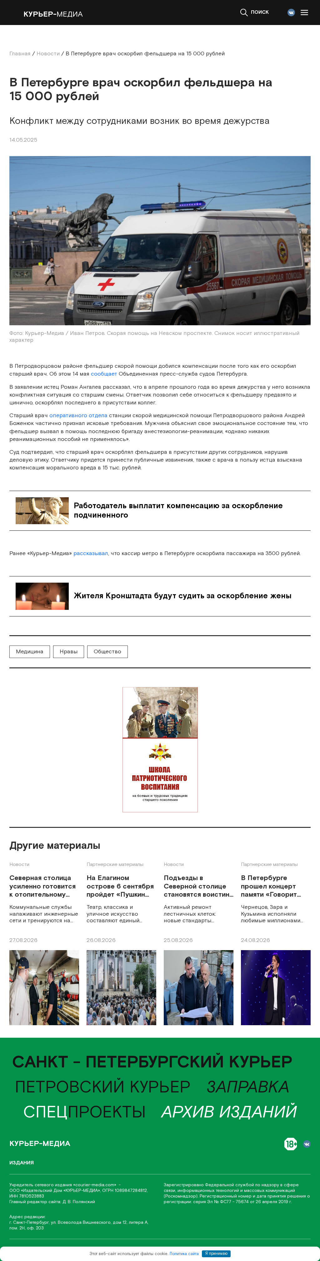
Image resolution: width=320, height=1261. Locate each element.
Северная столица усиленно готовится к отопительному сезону (42, 886)
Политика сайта (184, 1253)
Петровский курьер (103, 1087)
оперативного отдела (78, 415)
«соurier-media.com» (95, 1185)
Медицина (29, 651)
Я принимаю (216, 1253)
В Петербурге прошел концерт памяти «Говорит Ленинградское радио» (269, 886)
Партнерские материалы (115, 864)
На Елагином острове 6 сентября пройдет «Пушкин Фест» (120, 886)
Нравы (69, 651)
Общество (107, 651)
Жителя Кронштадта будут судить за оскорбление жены (183, 596)
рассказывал (90, 553)
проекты (84, 1112)
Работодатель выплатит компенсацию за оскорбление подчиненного (178, 510)
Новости (19, 864)
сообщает (104, 373)
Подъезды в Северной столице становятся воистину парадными (198, 886)
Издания (21, 1163)
